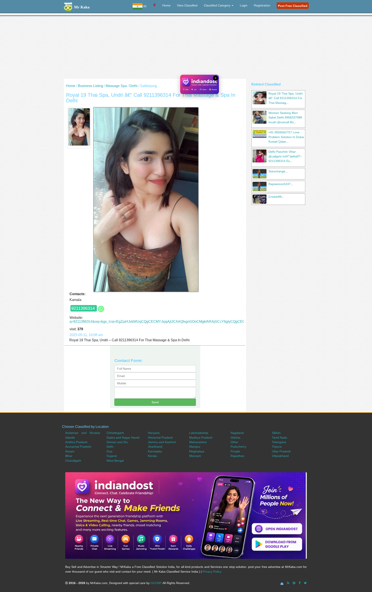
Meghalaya (196, 451)
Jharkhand (155, 446)
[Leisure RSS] (288, 582)
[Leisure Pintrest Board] (294, 582)
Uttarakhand (280, 456)
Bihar (68, 456)
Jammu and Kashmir (162, 442)
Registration (262, 5)
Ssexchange (276, 171)
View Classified (187, 5)
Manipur (194, 446)
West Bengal (115, 460)
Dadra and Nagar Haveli (123, 437)
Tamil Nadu (279, 437)
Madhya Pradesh (200, 437)
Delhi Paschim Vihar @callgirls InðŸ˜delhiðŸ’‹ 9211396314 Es (285, 156)
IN (144, 6)
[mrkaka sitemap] (282, 583)
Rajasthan (237, 456)
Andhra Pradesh (76, 442)
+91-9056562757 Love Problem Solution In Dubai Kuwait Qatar (286, 137)
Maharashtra (198, 442)
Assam (69, 451)
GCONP (155, 583)
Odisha (235, 437)
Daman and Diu (117, 442)
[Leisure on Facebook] (300, 582)
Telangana (279, 442)
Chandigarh (73, 460)
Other (234, 442)
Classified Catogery (217, 5)
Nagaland (237, 433)
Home (166, 5)
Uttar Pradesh (281, 451)
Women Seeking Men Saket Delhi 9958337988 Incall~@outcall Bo (285, 117)
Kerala (152, 456)
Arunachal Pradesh (78, 446)
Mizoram (195, 456)
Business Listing (90, 86)
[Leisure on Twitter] (305, 582)
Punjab (235, 451)
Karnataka (155, 451)
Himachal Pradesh (160, 437)
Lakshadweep (198, 433)
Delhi (133, 86)
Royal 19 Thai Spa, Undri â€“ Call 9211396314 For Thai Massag (285, 98)
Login (243, 5)
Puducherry (238, 446)
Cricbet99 (275, 196)
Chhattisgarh (115, 433)
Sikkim (276, 433)
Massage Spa (116, 86)
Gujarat (112, 456)
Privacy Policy (212, 571)
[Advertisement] (186, 49)
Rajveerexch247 (279, 184)
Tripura (277, 446)
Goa (109, 451)
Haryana (154, 433)
